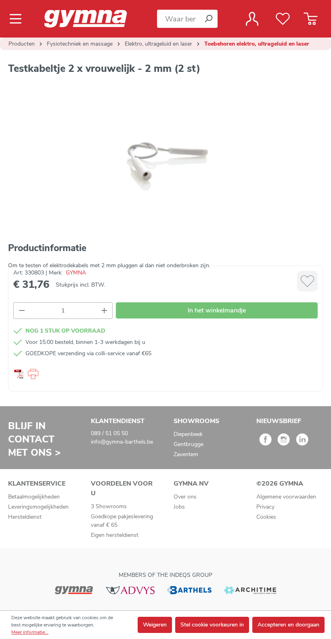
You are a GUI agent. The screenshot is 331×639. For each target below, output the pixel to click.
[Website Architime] (250, 590)
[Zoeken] (208, 19)
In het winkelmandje (217, 310)
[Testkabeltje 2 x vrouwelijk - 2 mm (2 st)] (165, 161)
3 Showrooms (109, 506)
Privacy (265, 507)
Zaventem (186, 454)
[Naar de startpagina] (92, 19)
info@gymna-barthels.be (122, 442)
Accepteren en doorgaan (288, 625)
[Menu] (18, 19)
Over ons (185, 497)
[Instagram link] (283, 442)
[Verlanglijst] (282, 19)
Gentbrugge (188, 444)
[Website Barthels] (189, 590)
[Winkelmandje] (310, 19)
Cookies (266, 517)
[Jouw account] (252, 19)
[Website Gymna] (74, 590)
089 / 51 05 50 (109, 433)
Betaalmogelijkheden (34, 497)
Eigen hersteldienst (114, 535)
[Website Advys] (130, 590)
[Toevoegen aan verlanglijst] (307, 281)
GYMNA (76, 273)
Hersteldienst (25, 517)
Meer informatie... (29, 632)
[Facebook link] (265, 442)
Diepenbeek (188, 434)
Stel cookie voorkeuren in (212, 625)
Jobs (179, 507)
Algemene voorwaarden (286, 497)
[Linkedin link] (302, 442)
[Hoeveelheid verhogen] (104, 310)
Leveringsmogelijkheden (38, 507)
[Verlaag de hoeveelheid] (21, 310)
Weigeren (155, 625)
